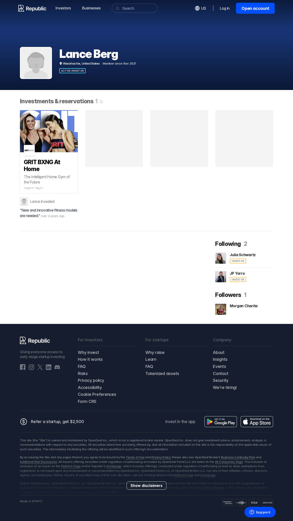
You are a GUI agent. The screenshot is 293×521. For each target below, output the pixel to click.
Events (219, 366)
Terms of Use (135, 457)
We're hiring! (225, 387)
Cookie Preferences (97, 394)
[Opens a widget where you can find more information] (260, 512)
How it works (90, 359)
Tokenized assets (162, 373)
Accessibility (90, 387)
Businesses (91, 8)
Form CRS (87, 401)
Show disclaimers (146, 485)
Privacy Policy (161, 457)
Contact (220, 373)
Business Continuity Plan (238, 457)
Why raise (155, 352)
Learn (150, 359)
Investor (238, 261)
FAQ (81, 366)
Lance (35, 201)
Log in (225, 8)
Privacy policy (91, 380)
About (219, 352)
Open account (255, 8)
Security (220, 380)
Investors (63, 8)
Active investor (72, 70)
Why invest (88, 352)
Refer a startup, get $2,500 (57, 421)
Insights (220, 359)
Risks (83, 373)
